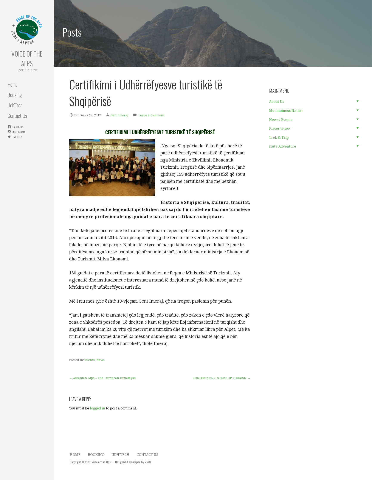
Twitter (17, 136)
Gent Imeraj (119, 115)
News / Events (280, 120)
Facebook (17, 127)
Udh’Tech (15, 105)
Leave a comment (151, 115)
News (100, 360)
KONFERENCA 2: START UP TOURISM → (222, 378)
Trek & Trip (279, 137)
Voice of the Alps (26, 58)
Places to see (279, 128)
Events (90, 360)
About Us (276, 102)
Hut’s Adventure (282, 146)
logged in (97, 408)
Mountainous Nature (286, 111)
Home (12, 84)
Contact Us (17, 115)
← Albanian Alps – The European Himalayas (102, 378)
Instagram (18, 132)
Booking (15, 94)
